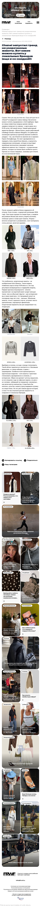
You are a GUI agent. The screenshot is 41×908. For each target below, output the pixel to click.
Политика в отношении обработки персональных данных (21, 889)
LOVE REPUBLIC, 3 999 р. (30, 362)
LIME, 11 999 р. (30, 420)
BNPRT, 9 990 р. (30, 278)
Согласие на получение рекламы (20, 886)
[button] (38, 22)
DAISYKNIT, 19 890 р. (11, 278)
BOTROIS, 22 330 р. (11, 362)
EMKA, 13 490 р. (11, 250)
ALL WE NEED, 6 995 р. (30, 448)
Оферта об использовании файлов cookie (20, 891)
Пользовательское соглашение (20, 887)
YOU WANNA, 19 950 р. (11, 420)
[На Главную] (6, 22)
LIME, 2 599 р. (30, 250)
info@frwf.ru (20, 880)
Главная (5, 29)
